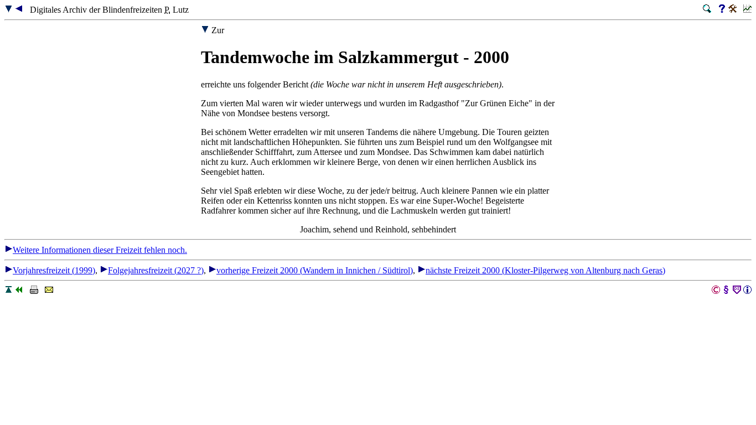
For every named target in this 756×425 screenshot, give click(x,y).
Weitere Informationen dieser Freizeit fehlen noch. (100, 250)
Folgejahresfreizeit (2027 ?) (156, 270)
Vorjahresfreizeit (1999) (54, 270)
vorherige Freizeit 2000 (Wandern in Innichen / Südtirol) (314, 270)
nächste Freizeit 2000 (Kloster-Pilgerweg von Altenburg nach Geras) (545, 270)
